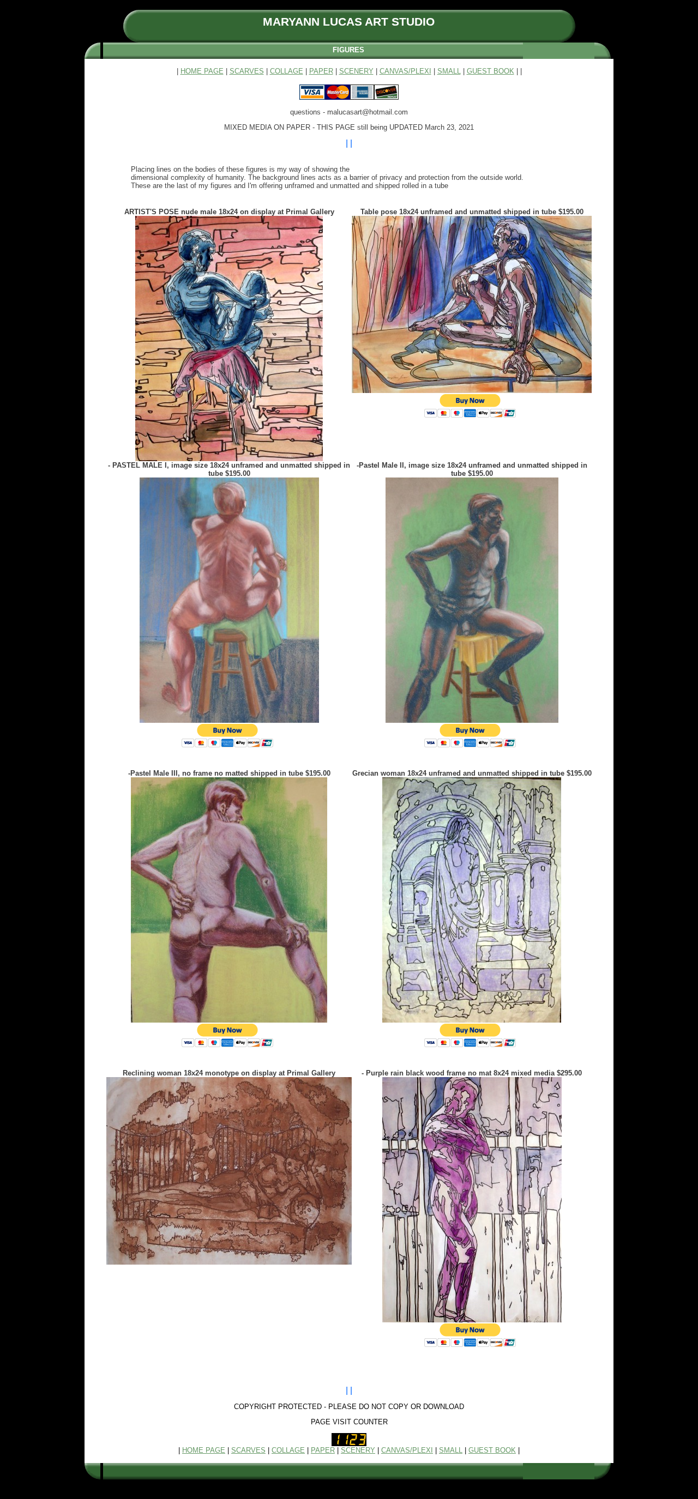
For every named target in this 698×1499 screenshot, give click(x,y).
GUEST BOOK (490, 71)
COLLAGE (286, 71)
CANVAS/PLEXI (405, 71)
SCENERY (356, 71)
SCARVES (247, 71)
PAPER (321, 71)
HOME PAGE (202, 71)
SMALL (449, 71)
